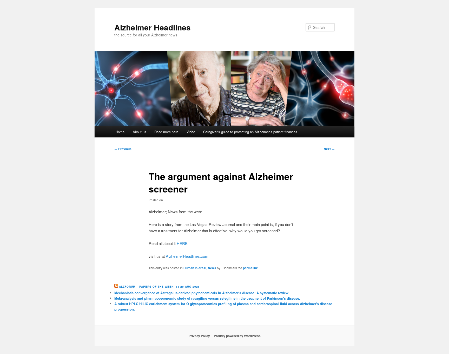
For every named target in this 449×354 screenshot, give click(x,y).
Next (329, 148)
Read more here (166, 131)
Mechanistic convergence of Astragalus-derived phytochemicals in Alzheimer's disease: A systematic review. (201, 292)
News (212, 268)
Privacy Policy (199, 335)
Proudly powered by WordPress (237, 335)
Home (120, 131)
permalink (250, 268)
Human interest (194, 268)
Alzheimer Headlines (152, 27)
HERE (182, 243)
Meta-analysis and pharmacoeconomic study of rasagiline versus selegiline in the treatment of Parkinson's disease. (207, 298)
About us (139, 131)
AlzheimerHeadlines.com (187, 256)
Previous (122, 148)
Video (191, 131)
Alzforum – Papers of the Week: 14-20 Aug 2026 (159, 286)
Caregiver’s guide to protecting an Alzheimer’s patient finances (250, 131)
